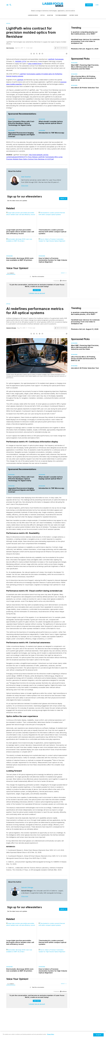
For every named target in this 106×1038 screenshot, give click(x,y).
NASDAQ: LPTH (20, 61)
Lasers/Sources (33, 15)
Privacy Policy (50, 1034)
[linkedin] (34, 53)
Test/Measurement (61, 15)
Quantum (50, 15)
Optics (42, 15)
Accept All (98, 1034)
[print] (66, 53)
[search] (10, 5)
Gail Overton (10, 48)
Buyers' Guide (74, 15)
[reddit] (39, 53)
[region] (36, 277)
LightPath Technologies (56, 59)
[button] (7, 5)
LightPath (20, 80)
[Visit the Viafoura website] (63, 280)
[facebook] (31, 53)
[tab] (10, 273)
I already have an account (37, 293)
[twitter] (37, 53)
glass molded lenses (35, 63)
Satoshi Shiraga (11, 328)
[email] (42, 53)
